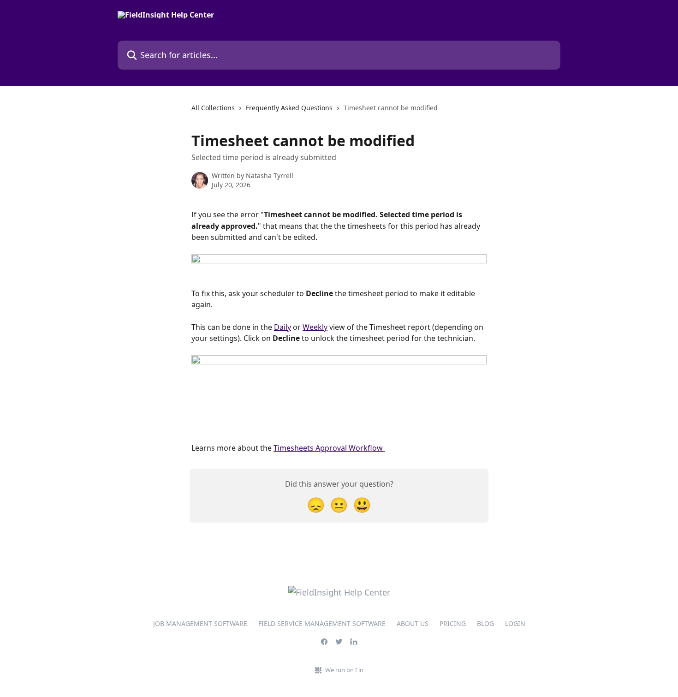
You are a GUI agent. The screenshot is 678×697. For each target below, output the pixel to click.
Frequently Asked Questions (289, 107)
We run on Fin (344, 670)
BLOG (485, 623)
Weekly (315, 327)
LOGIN (515, 623)
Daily (282, 327)
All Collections (213, 107)
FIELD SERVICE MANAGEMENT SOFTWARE (322, 623)
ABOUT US (412, 623)
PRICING (453, 623)
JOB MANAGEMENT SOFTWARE (200, 623)
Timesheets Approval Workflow (329, 448)
